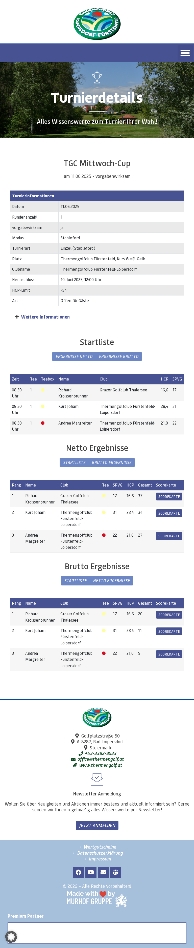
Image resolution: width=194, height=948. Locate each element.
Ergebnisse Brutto (118, 356)
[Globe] (115, 872)
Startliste (74, 462)
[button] (185, 52)
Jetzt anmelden (97, 825)
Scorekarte (169, 496)
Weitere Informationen (45, 317)
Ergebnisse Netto (74, 356)
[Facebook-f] (78, 872)
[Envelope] (103, 872)
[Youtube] (90, 872)
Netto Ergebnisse (111, 580)
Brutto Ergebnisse (111, 462)
